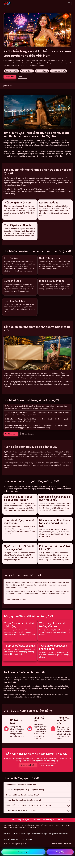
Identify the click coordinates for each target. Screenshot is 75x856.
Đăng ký (7, 839)
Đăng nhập (15, 839)
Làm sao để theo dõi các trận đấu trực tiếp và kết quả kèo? (29, 805)
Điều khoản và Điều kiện (21, 834)
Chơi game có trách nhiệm (58, 834)
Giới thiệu (7, 834)
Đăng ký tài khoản (28, 765)
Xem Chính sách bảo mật (16, 600)
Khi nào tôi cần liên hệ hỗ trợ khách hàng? (21, 810)
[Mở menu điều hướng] (68, 3)
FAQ (22, 839)
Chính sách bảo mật (39, 834)
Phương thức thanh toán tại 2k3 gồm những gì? (23, 800)
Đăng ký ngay (10, 77)
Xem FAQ (22, 77)
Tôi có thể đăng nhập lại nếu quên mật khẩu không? (25, 790)
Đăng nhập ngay (28, 434)
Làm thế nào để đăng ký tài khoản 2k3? (21, 785)
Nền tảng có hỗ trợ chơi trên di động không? (22, 795)
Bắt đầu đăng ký (11, 434)
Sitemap (29, 839)
